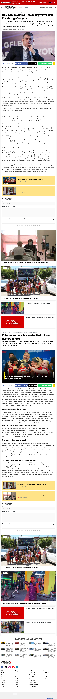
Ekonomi (3, 682)
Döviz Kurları (32, 678)
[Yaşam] (28, 281)
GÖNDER (53, 219)
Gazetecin (4, 12)
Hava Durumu (32, 686)
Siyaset (3, 674)
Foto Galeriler (32, 672)
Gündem (10, 12)
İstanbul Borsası (33, 676)
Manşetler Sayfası (33, 674)
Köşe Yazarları (32, 671)
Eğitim (16, 682)
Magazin (17, 672)
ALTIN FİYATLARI (16, 3)
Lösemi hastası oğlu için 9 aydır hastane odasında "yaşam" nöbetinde (25, 263)
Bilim (16, 676)
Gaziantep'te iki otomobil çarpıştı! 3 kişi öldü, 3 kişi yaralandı (40, 317)
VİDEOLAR (23, 1)
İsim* (3, 201)
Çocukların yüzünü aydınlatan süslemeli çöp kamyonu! (20, 298)
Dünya (2, 684)
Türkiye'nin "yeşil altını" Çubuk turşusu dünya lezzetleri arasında (38, 623)
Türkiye (16, 671)
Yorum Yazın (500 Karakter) (8, 206)
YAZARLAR (15, 1)
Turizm (16, 680)
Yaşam (2, 686)
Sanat (16, 674)
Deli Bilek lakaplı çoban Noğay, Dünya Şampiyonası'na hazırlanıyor (38, 304)
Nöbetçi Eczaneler (33, 684)
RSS (15, 694)
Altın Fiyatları (32, 680)
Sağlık (16, 684)
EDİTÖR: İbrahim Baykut (19, 29)
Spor (9, 332)
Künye (40, 2)
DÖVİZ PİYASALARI (31, 1)
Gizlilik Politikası (47, 672)
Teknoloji (3, 680)
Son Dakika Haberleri (48, 678)
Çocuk (16, 678)
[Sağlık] (28, 245)
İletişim (44, 2)
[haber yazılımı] (50, 698)
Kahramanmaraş (5, 671)
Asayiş (2, 676)
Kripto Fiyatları (32, 682)
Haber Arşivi (46, 676)
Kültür (16, 686)
